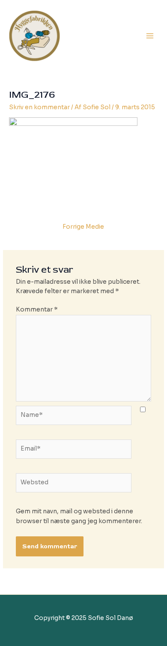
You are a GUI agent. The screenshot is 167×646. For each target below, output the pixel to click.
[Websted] (74, 484)
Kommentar (37, 309)
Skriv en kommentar (39, 107)
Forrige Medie (83, 226)
